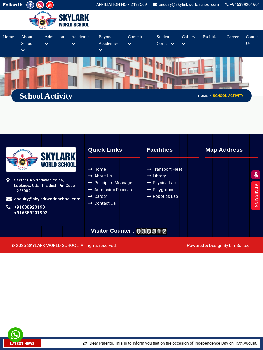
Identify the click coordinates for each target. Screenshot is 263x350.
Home (8, 36)
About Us (103, 175)
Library (159, 175)
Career (233, 36)
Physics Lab (164, 182)
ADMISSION (256, 196)
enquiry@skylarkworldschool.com (189, 4)
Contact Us (105, 203)
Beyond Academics (109, 40)
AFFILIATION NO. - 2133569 (121, 4)
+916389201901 (245, 4)
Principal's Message (113, 182)
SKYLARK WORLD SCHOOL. (53, 245)
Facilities (211, 36)
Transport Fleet (167, 169)
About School (27, 40)
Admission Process (113, 189)
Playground (164, 189)
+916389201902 (31, 212)
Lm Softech (240, 245)
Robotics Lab (165, 196)
